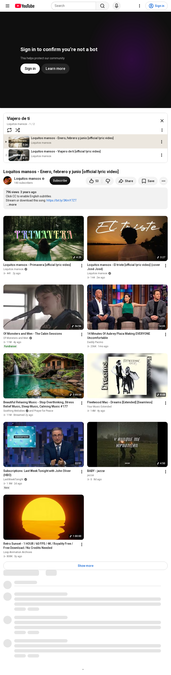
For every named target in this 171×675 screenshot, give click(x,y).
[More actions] (163, 181)
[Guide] (7, 5)
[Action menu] (162, 130)
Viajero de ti (18, 118)
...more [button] (11, 204)
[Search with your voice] (116, 6)
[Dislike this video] (108, 181)
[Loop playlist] (9, 130)
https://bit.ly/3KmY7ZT (62, 200)
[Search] (102, 6)
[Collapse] (162, 121)
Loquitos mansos (17, 124)
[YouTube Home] (24, 6)
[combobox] (75, 5)
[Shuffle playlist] (18, 130)
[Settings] (139, 5)
